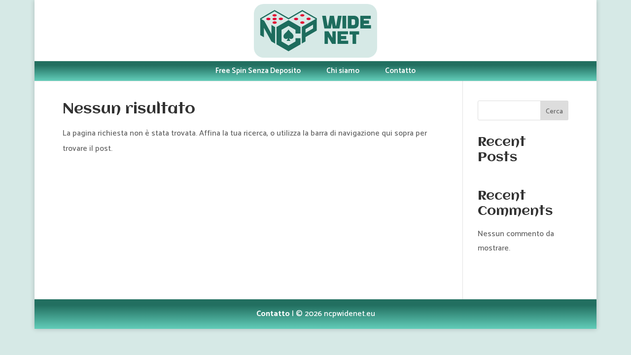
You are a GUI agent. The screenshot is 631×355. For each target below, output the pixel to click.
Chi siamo (342, 71)
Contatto (400, 71)
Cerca (554, 111)
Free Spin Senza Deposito (258, 71)
